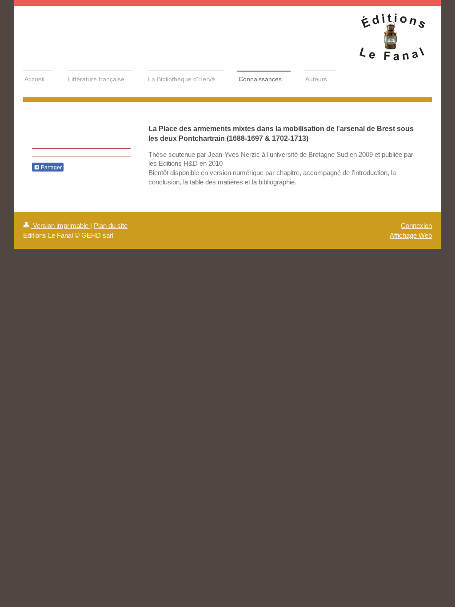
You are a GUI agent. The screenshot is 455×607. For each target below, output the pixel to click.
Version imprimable (60, 225)
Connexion (416, 225)
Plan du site (111, 225)
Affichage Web (411, 235)
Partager (51, 167)
